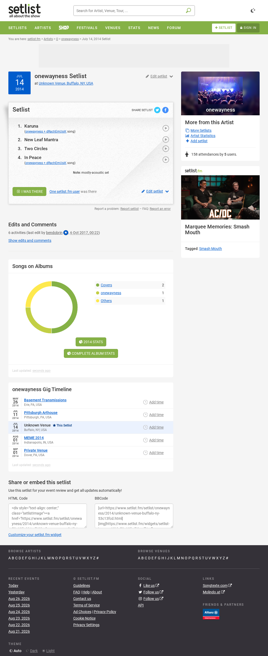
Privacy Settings (86, 625)
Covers (106, 285)
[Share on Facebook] (165, 110)
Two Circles (36, 148)
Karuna (31, 126)
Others (106, 301)
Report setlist (129, 209)
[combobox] (134, 10)
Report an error (160, 209)
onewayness (51, 76)
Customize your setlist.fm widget (35, 535)
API (141, 605)
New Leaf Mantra (41, 139)
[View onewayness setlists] (220, 88)
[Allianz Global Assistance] (211, 614)
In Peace (32, 157)
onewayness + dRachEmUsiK (45, 131)
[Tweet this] (158, 110)
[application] (220, 197)
